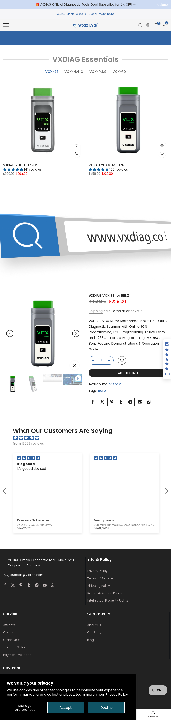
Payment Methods (17, 654)
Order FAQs (11, 640)
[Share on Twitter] (102, 402)
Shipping (96, 310)
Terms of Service (100, 578)
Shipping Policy (98, 585)
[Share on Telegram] (130, 402)
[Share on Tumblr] (121, 402)
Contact (9, 632)
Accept (65, 707)
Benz (102, 390)
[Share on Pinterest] (111, 402)
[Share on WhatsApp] (149, 402)
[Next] (75, 333)
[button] (5, 491)
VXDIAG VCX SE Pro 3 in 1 (21, 165)
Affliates (9, 625)
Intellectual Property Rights (107, 600)
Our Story (94, 632)
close (9, 4)
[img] (88, 438)
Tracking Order (14, 647)
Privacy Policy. (116, 694)
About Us (94, 625)
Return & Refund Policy (104, 593)
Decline (106, 707)
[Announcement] (86, 4)
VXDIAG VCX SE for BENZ (106, 165)
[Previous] (9, 333)
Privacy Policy (97, 571)
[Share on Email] (140, 402)
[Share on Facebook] (93, 402)
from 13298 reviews (28, 443)
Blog (90, 640)
